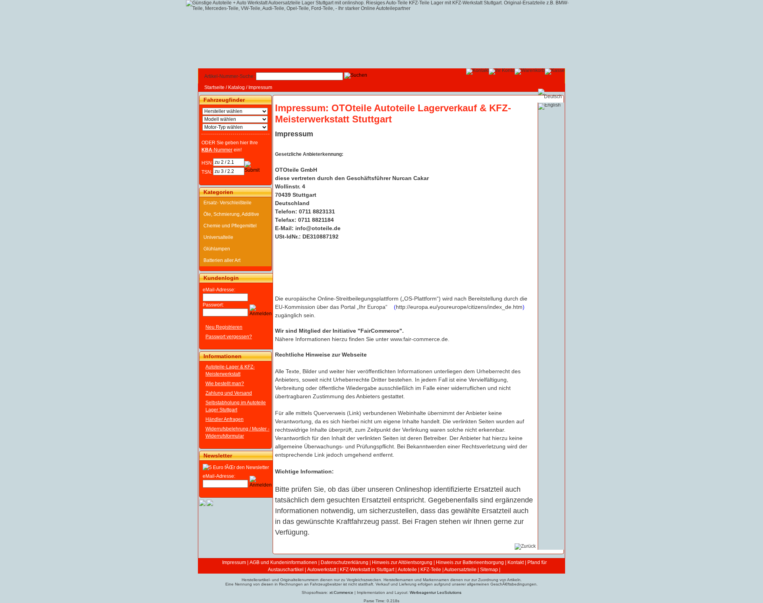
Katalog (236, 87)
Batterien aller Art (221, 260)
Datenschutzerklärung (344, 562)
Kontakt (515, 562)
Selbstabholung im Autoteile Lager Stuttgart (235, 406)
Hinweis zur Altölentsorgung (402, 562)
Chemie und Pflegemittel (230, 226)
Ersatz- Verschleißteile (227, 203)
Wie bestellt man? (224, 383)
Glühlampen (216, 249)
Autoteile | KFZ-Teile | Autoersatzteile (437, 569)
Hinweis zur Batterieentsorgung (470, 562)
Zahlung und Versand (228, 393)
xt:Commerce (341, 592)
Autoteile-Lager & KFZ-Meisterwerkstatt (230, 370)
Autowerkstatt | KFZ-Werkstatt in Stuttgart (350, 569)
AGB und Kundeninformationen (283, 562)
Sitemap (489, 569)
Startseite (214, 87)
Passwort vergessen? (228, 336)
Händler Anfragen (224, 419)
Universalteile (218, 237)
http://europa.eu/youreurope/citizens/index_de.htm (459, 307)
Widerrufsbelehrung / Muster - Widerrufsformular (237, 432)
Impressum (260, 87)
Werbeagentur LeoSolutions (435, 592)
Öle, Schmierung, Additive (231, 214)
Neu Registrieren (223, 327)
